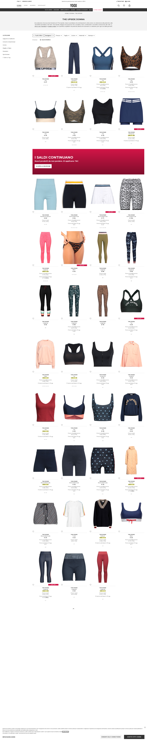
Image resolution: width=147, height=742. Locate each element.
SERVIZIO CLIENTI (27, 1)
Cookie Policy (65, 731)
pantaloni (43, 26)
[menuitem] (19, 5)
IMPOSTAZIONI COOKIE (9, 737)
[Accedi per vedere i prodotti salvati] (124, 5)
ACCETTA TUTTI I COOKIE (134, 737)
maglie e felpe (52, 26)
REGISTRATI (121, 1)
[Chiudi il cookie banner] (145, 727)
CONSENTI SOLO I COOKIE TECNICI (111, 737)
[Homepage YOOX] (73, 5)
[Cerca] (118, 5)
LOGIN (127, 2)
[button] (16, 39)
